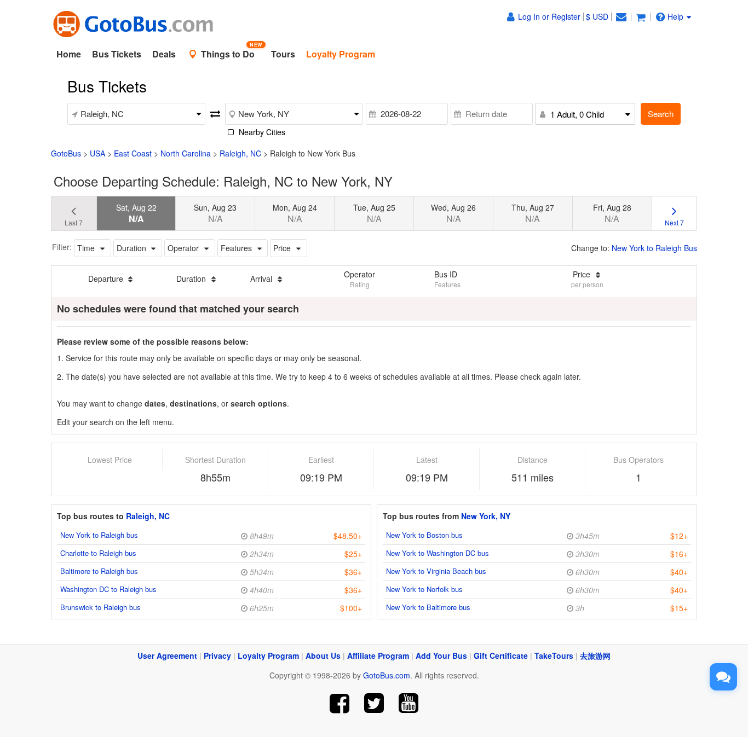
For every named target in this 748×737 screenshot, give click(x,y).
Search (661, 113)
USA (97, 153)
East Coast (133, 153)
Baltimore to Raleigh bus (99, 571)
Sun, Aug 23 (215, 213)
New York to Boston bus (424, 535)
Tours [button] (283, 54)
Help (675, 16)
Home (68, 54)
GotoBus (66, 153)
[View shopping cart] (641, 16)
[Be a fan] (340, 703)
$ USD (597, 16)
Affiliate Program (378, 655)
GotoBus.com (386, 675)
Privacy (217, 655)
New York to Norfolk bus (424, 589)
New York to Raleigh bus (99, 535)
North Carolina (185, 153)
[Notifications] (621, 16)
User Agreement (167, 655)
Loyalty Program (268, 655)
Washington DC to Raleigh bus (108, 589)
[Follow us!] (374, 703)
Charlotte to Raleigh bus (98, 553)
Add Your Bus (441, 655)
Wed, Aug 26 (453, 213)
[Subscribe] (408, 703)
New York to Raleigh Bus (654, 247)
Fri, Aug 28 (612, 213)
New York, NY (485, 515)
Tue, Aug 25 (374, 213)
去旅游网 (595, 655)
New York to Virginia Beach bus (436, 571)
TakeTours (553, 655)
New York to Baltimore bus (428, 607)
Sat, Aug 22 (136, 213)
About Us (323, 655)
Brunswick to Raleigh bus (100, 607)
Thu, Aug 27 (532, 213)
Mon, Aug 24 (295, 213)
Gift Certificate (501, 655)
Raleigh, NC (240, 153)
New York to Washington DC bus (437, 553)
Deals (164, 54)
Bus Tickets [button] (116, 54)
